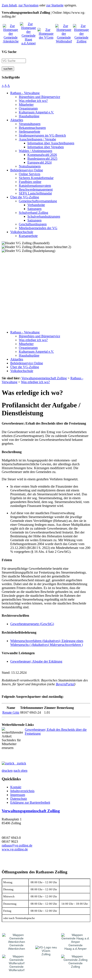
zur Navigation (28, 5)
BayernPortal (65, 684)
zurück (20, 763)
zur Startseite (55, 5)
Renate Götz (10, 712)
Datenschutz (18, 798)
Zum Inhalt (9, 5)
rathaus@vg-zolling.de (17, 845)
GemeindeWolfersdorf (16, 968)
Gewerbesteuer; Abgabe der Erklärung (36, 661)
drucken (7, 770)
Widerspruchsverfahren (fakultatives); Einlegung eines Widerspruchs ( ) (46, 642)
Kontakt (15, 787)
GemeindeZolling (75, 964)
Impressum (17, 795)
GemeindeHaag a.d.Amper (75, 946)
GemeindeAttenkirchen (16, 946)
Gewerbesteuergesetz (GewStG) (32, 624)
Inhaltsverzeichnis (22, 791)
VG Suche (9, 52)
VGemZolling (46, 952)
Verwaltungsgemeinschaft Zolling (31, 811)
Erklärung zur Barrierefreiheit (30, 802)
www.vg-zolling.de (15, 849)
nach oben (20, 770)
